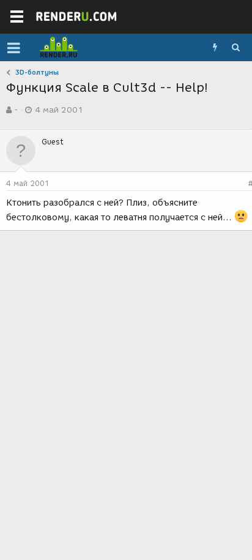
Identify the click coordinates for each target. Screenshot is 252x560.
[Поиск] (235, 48)
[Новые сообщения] (214, 48)
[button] (13, 47)
